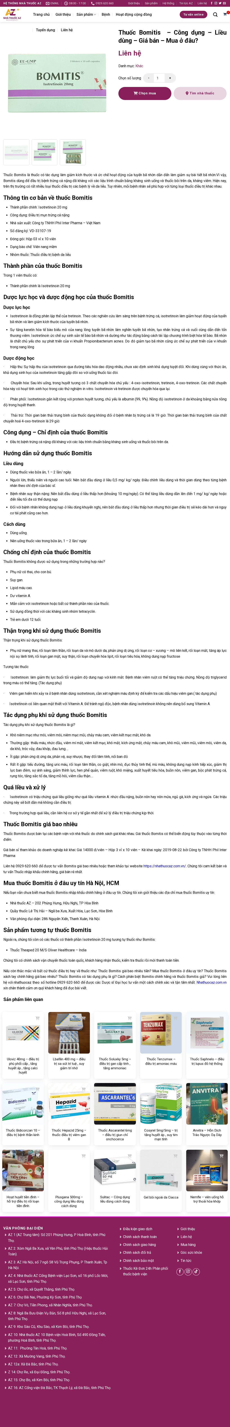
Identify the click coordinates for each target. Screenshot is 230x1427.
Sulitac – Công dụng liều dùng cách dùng (115, 1199)
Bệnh (106, 14)
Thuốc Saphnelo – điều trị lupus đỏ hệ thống (207, 1061)
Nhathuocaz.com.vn (212, 982)
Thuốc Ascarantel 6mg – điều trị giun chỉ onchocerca (115, 1134)
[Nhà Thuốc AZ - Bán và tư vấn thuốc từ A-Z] (14, 14)
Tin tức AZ (186, 3)
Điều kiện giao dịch (137, 1229)
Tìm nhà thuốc (202, 93)
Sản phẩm (151, 3)
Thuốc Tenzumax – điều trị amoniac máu (161, 1061)
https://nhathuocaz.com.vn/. (165, 866)
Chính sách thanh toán (140, 1237)
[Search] (215, 14)
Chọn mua (147, 93)
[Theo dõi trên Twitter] (220, 3)
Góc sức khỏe (191, 1252)
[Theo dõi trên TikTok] (196, 1272)
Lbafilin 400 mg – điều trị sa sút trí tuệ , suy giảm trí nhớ (69, 1063)
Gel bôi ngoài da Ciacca (161, 1197)
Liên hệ (202, 3)
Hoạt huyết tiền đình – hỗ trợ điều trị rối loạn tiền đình (23, 1201)
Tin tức (186, 1260)
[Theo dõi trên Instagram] (216, 3)
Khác (139, 66)
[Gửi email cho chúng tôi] (224, 3)
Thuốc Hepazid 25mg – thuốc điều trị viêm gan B (69, 1134)
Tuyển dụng (45, 30)
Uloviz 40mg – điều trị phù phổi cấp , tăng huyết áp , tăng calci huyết (23, 1065)
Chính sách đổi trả (137, 1252)
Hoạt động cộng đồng (134, 14)
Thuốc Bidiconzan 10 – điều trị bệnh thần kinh (23, 1132)
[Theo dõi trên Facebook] (211, 3)
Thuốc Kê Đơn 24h (137, 1268)
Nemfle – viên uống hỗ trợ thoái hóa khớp (207, 1199)
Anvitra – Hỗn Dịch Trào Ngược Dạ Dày (207, 1132)
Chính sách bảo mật (138, 1260)
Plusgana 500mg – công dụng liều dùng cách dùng (69, 1201)
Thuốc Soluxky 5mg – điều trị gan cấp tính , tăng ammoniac (115, 1063)
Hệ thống (168, 3)
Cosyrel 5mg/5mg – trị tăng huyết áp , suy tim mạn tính (161, 1134)
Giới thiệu (134, 3)
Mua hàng (188, 1245)
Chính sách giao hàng (139, 1245)
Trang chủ (41, 14)
